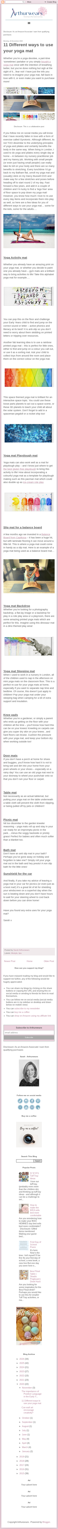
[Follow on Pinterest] (38, 1103)
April (24, 1443)
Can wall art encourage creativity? (28, 1410)
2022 (22, 1375)
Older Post (49, 961)
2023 (22, 1371)
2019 (22, 1456)
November (27, 1388)
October (26, 1418)
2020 (22, 1384)
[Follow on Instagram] (26, 1103)
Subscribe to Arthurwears (29, 1028)
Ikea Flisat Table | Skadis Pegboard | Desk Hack (35, 1276)
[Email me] (32, 1109)
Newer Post (9, 961)
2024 (22, 1367)
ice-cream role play (33, 482)
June (24, 1434)
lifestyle (14, 953)
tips (20, 953)
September (27, 1422)
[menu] (29, 23)
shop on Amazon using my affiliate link (32, 1016)
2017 (22, 1465)
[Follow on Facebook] (32, 1103)
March (25, 1447)
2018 (22, 1461)
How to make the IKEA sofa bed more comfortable (35, 1210)
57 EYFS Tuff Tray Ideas (34, 1176)
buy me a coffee (22, 1012)
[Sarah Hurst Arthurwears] (29, 1086)
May (24, 1439)
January (26, 1451)
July (24, 1430)
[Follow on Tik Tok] (20, 1103)
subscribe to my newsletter (27, 1008)
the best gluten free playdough (19, 469)
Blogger (46, 1522)
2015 (22, 1473)
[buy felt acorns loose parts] (29, 1344)
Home (30, 961)
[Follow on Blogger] (20, 1109)
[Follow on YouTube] (26, 1109)
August (25, 1426)
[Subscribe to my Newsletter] (38, 1109)
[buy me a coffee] (29, 1147)
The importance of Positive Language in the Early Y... (32, 1394)
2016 (22, 1469)
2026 (22, 1359)
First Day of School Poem (35, 1244)
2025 (22, 1363)
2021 (22, 1380)
